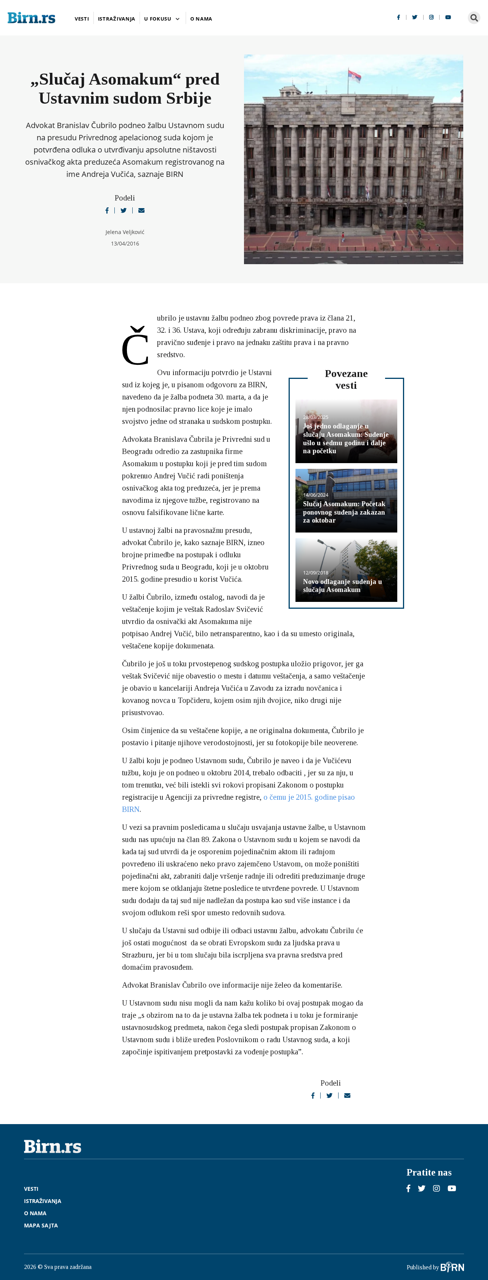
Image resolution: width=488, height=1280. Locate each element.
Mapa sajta (41, 1225)
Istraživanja (117, 19)
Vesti (82, 19)
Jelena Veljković (125, 232)
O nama (201, 19)
